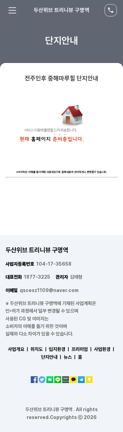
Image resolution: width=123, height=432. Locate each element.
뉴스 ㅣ (70, 357)
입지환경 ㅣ (59, 349)
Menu (12, 10)
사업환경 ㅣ (104, 349)
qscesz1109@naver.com (42, 290)
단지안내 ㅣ (52, 357)
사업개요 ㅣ (18, 349)
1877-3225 (27, 277)
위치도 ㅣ (39, 349)
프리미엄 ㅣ (82, 349)
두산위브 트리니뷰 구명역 (61, 10)
